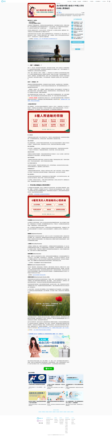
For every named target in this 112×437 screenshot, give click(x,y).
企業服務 (71, 411)
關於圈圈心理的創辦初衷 (49, 419)
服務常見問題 (48, 420)
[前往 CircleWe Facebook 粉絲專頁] (39, 423)
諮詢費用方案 (48, 422)
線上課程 (79, 1)
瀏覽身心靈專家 (61, 420)
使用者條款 (55, 419)
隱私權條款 (55, 422)
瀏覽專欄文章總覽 (67, 419)
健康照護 (54, 411)
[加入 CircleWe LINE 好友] (42, 423)
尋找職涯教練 (61, 422)
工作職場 (66, 425)
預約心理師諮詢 (61, 419)
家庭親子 (50, 411)
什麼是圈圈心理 (85, 1)
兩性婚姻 (47, 411)
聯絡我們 (72, 422)
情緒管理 (61, 411)
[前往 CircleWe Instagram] (40, 423)
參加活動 (74, 1)
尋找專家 (91, 1)
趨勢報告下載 (73, 423)
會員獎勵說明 (48, 423)
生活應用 (68, 411)
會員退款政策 (56, 420)
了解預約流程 (61, 423)
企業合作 (72, 420)
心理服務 (64, 411)
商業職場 (43, 411)
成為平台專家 (73, 419)
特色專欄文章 (98, 1)
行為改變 (57, 411)
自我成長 (58, 11)
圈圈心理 (60, 12)
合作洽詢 (104, 1)
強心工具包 (69, 1)
